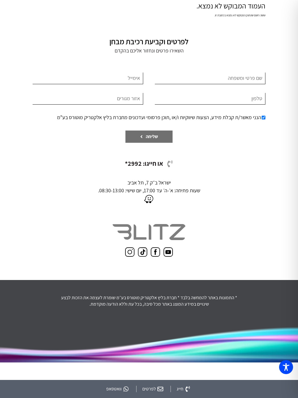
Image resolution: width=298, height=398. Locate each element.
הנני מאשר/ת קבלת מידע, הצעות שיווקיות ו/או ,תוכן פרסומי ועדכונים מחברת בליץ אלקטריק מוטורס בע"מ (159, 117)
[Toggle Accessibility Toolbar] (286, 367)
